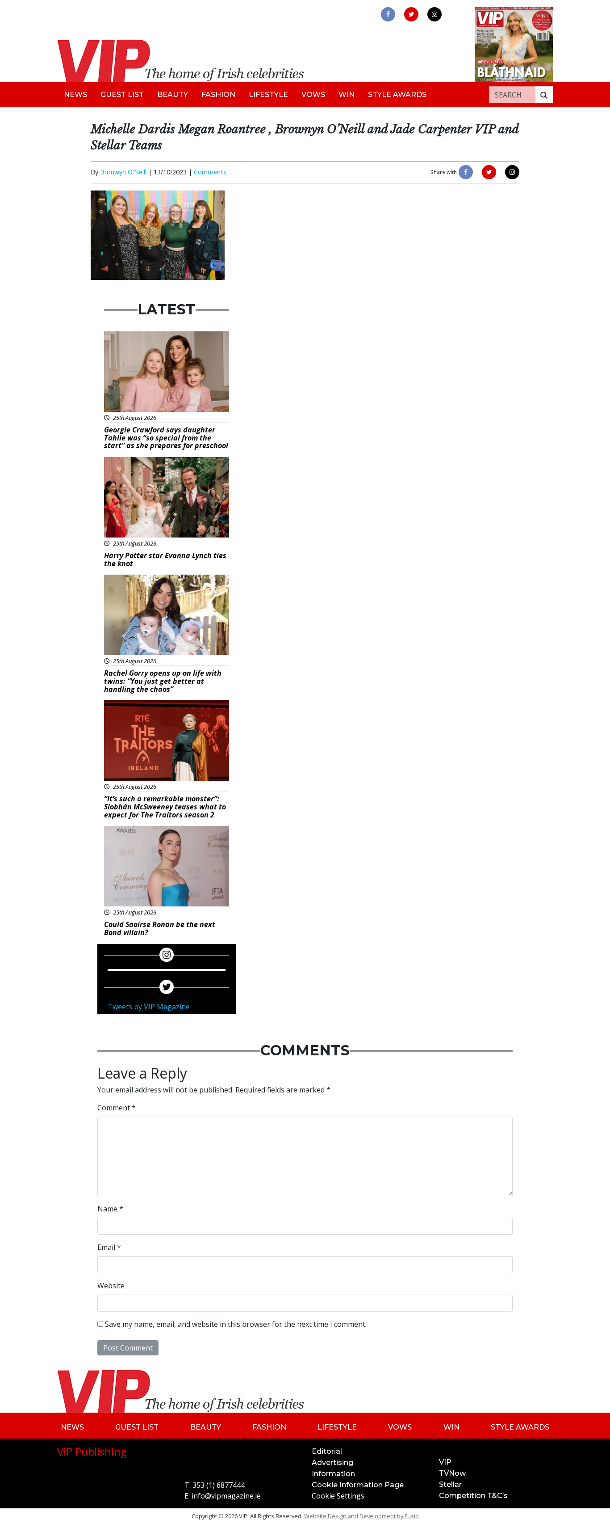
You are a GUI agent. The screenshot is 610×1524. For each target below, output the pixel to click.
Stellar (450, 1484)
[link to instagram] (434, 14)
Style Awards (397, 94)
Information (333, 1473)
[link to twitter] (411, 14)
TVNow (452, 1473)
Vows (313, 94)
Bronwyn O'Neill (123, 172)
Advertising (332, 1462)
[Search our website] (544, 94)
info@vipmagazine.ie (226, 1496)
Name (110, 1209)
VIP (445, 1462)
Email (109, 1247)
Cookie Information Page (358, 1485)
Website (111, 1286)
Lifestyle (268, 94)
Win (346, 94)
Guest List (122, 94)
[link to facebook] (388, 14)
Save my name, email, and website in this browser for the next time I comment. (236, 1324)
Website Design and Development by (361, 1516)
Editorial (327, 1451)
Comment (116, 1108)
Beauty (172, 94)
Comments (210, 172)
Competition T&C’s (473, 1495)
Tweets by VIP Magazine (149, 1007)
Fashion (218, 94)
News (75, 94)
